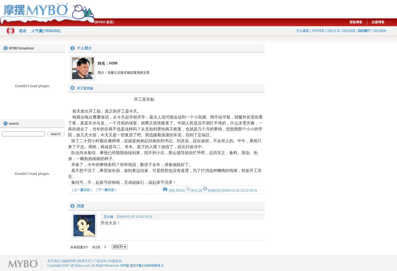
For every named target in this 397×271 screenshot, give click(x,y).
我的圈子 (364, 31)
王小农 (108, 217)
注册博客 (378, 22)
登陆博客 (355, 22)
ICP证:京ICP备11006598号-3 (141, 265)
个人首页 (302, 31)
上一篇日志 (82, 190)
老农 (22, 31)
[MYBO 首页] (104, 22)
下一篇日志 (106, 190)
